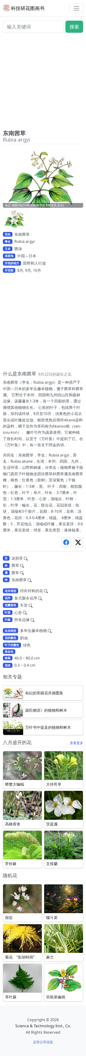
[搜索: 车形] (30, 605)
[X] (78, 542)
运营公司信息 (43, 1042)
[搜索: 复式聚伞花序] (40, 598)
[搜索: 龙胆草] (26, 558)
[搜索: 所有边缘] (32, 620)
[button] (15, 218)
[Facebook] (66, 542)
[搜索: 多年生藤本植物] (50, 630)
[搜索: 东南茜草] (30, 580)
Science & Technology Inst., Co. (43, 1025)
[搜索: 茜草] (22, 565)
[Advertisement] (43, 83)
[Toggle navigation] (76, 8)
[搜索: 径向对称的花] (46, 591)
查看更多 (76, 743)
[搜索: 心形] (25, 612)
